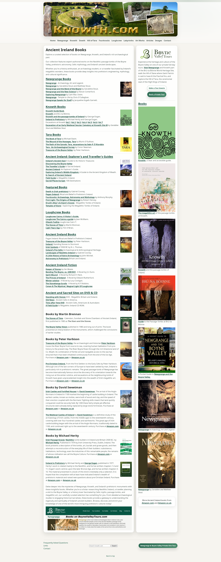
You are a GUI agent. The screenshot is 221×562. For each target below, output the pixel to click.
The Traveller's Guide (55, 166)
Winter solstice (52, 280)
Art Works (140, 40)
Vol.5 (89, 122)
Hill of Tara (92, 40)
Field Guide (51, 178)
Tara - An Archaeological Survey (60, 147)
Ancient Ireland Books (61, 234)
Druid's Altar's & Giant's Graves (60, 203)
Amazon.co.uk (78, 357)
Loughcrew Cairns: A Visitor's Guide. (62, 216)
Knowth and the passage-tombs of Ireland (65, 116)
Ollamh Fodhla (52, 222)
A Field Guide (52, 305)
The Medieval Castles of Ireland (60, 415)
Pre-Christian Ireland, (55, 363)
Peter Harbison (108, 343)
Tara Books (53, 134)
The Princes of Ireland (56, 278)
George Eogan (90, 463)
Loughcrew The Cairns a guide (59, 219)
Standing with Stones (56, 297)
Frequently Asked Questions (56, 542)
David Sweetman (87, 391)
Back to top (110, 556)
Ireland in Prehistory (55, 119)
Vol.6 (95, 122)
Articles (149, 40)
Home (52, 40)
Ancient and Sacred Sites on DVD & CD (71, 293)
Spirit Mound (52, 275)
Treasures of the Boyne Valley (59, 150)
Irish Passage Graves (55, 440)
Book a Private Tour (157, 94)
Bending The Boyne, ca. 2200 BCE (61, 272)
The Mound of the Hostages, (58, 141)
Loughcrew (117, 40)
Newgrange (62, 40)
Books (142, 104)
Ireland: (49, 244)
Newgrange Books (58, 79)
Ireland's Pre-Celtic (54, 250)
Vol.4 (84, 122)
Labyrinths (129, 40)
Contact (167, 40)
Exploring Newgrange (56, 94)
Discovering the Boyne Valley (59, 163)
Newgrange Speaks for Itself (59, 100)
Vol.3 (79, 122)
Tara (74, 141)
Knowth (73, 40)
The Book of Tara (53, 138)
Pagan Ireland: (52, 194)
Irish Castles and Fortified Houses (61, 391)
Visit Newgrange (151, 67)
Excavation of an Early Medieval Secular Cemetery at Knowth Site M (77, 125)
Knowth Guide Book (55, 111)
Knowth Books (56, 107)
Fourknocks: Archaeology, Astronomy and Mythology (70, 197)
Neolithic (70, 440)
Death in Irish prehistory (57, 191)
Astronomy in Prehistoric (57, 258)
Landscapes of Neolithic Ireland (60, 253)
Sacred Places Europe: (55, 180)
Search (114, 546)
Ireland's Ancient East (56, 161)
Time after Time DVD (55, 303)
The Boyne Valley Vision (56, 327)
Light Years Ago (53, 228)
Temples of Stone (53, 205)
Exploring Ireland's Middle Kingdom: (62, 172)
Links (46, 545)
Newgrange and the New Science (61, 91)
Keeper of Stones (53, 269)
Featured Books (56, 187)
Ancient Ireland (53, 169)
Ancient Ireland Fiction (61, 265)
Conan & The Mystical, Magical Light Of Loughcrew (69, 286)
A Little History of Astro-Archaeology (62, 255)
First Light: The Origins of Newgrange (63, 200)
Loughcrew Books (58, 212)
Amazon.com (63, 357)
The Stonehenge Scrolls (56, 283)
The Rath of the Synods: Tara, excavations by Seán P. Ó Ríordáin (75, 144)
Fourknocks (104, 40)
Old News (50, 300)
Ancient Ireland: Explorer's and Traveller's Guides (79, 156)
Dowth (82, 40)
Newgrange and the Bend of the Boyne (63, 89)
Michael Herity (52, 442)
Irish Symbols (52, 247)
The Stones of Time (54, 225)
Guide (141, 321)
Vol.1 (68, 122)
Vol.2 (73, 122)
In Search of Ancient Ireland (58, 175)
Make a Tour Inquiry (157, 88)
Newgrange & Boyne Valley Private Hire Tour (158, 545)
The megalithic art (146, 213)
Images (158, 40)
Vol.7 (100, 122)
